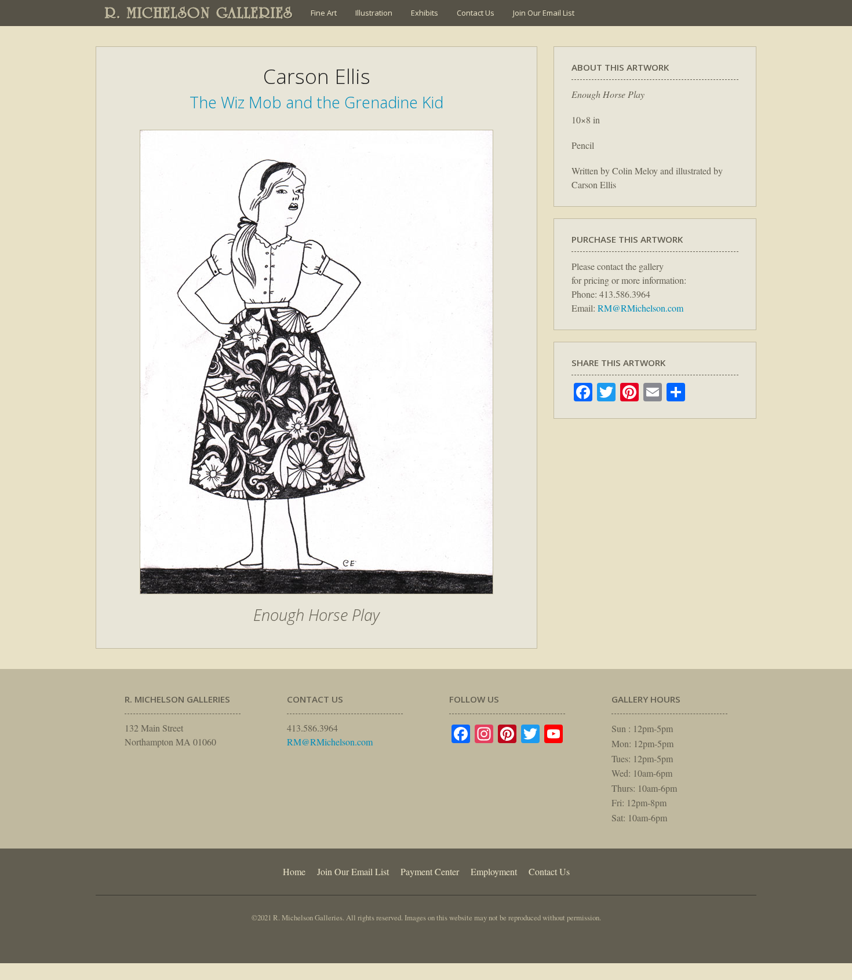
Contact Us (475, 13)
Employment (494, 871)
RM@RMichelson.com (640, 308)
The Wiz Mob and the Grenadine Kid (316, 102)
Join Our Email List (543, 13)
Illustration (373, 13)
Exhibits (424, 13)
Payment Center (429, 871)
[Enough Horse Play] (316, 600)
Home (294, 871)
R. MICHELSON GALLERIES (199, 13)
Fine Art (324, 13)
